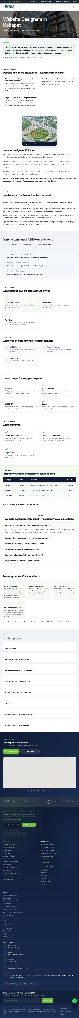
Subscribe (47, 1000)
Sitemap (5, 937)
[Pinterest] (24, 834)
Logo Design (7, 864)
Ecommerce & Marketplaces (50, 853)
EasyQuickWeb (12, 1009)
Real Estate (44, 859)
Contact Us (6, 918)
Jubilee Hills (44, 884)
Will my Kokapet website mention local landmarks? (23, 549)
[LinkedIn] (14, 834)
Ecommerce (7, 850)
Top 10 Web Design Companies (13, 912)
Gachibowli (44, 870)
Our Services (7, 898)
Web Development (9, 847)
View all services (8, 880)
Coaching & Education (48, 847)
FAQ (4, 934)
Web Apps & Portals (9, 870)
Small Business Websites (11, 862)
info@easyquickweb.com (16, 954)
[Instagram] (10, 834)
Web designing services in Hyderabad (54, 178)
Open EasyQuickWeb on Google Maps (39, 791)
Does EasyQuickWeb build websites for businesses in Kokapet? (28, 525)
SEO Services (7, 853)
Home (5, 30)
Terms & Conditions (9, 931)
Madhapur (44, 876)
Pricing (54, 181)
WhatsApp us (29, 825)
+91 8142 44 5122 (30, 751)
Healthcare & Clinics (47, 845)
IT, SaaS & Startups (47, 856)
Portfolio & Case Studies (11, 901)
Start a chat (12, 961)
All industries (45, 863)
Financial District (46, 881)
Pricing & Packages (9, 906)
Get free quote (11, 751)
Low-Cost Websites (9, 856)
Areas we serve (8, 178)
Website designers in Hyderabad (27, 178)
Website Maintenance (10, 876)
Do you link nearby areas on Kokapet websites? (22, 561)
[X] (19, 834)
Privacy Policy (7, 928)
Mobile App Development (11, 873)
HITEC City (44, 873)
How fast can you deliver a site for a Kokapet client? (24, 544)
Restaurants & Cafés (47, 850)
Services (13, 30)
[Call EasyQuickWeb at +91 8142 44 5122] (74, 1006)
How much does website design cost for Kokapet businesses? (28, 538)
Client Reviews (8, 904)
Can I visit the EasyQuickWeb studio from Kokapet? (24, 555)
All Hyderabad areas (47, 888)
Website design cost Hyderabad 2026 (36, 181)
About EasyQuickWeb (35, 57)
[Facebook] (5, 834)
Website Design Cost (9, 859)
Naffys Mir (15, 57)
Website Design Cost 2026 (11, 909)
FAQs (4, 921)
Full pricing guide (33, 504)
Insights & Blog (8, 915)
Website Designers (9, 845)
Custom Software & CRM (11, 867)
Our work (74, 1)
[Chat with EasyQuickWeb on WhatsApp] (74, 1000)
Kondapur (44, 878)
